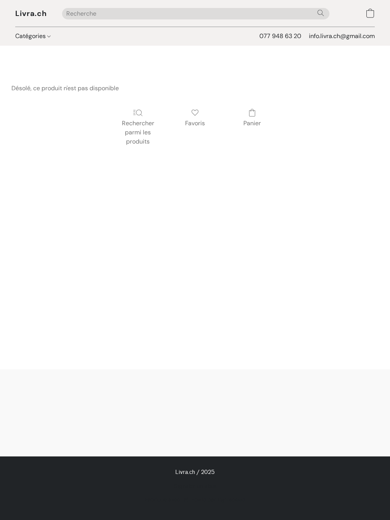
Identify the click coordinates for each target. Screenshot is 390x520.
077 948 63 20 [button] (280, 36)
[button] (31, 13)
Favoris (195, 123)
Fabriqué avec (195, 499)
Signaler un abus (195, 486)
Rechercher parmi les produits (138, 132)
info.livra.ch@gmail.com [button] (342, 36)
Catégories (31, 36)
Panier (252, 123)
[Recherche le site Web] (320, 13)
